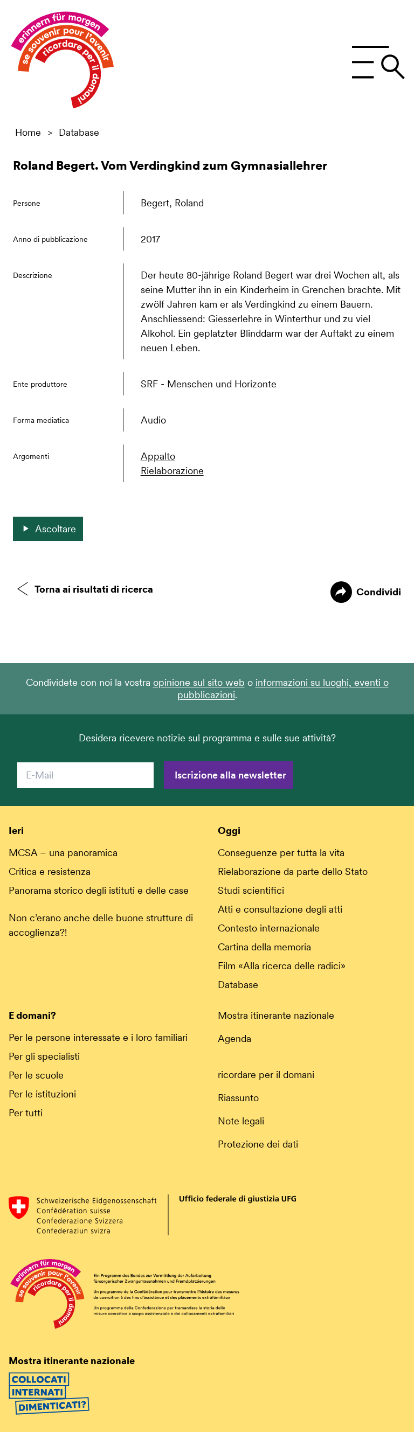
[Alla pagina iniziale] (62, 62)
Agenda (234, 1038)
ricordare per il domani (266, 1074)
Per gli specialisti (44, 1056)
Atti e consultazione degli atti (280, 909)
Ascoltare (55, 528)
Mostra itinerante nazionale (276, 1015)
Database (79, 132)
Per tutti (26, 1112)
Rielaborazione (172, 470)
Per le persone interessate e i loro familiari (98, 1037)
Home (28, 132)
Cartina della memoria (264, 947)
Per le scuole (36, 1075)
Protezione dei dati (258, 1144)
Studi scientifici (251, 890)
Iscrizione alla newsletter (230, 775)
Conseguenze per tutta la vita (281, 852)
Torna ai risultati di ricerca (93, 589)
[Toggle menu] (378, 62)
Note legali (241, 1121)
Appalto (158, 456)
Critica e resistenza (50, 871)
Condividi (378, 591)
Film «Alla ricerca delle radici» (282, 965)
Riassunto (238, 1097)
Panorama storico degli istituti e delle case (99, 890)
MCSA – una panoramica (63, 852)
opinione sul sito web (199, 682)
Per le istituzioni (42, 1094)
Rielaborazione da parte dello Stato (293, 871)
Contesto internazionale (269, 928)
